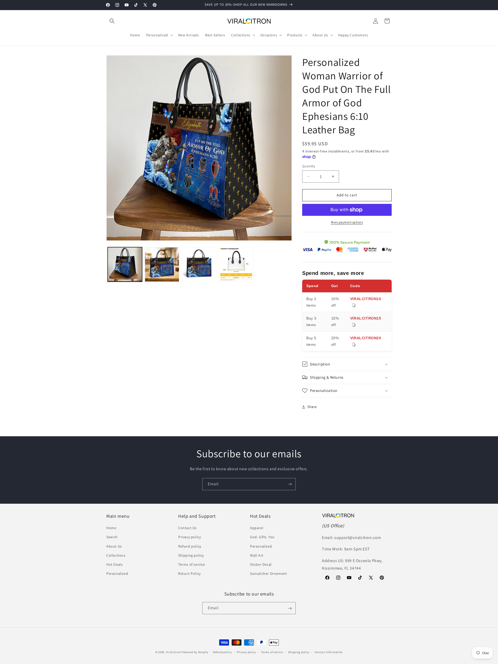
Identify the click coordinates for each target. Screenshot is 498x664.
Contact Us (187, 528)
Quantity (308, 166)
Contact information (329, 652)
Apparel (256, 528)
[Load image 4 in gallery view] (236, 264)
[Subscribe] (289, 484)
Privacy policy (189, 537)
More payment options (347, 222)
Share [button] (312, 406)
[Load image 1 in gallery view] (125, 264)
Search (112, 537)
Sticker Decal (261, 564)
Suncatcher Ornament (268, 573)
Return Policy (189, 573)
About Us (114, 546)
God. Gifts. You (262, 537)
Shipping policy (191, 555)
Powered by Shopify (195, 652)
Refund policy (189, 546)
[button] (112, 21)
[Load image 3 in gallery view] (199, 264)
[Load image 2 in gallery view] (162, 264)
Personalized (117, 573)
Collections (116, 555)
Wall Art (257, 555)
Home (111, 528)
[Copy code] (353, 305)
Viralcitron (173, 652)
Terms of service (191, 564)
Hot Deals (114, 564)
